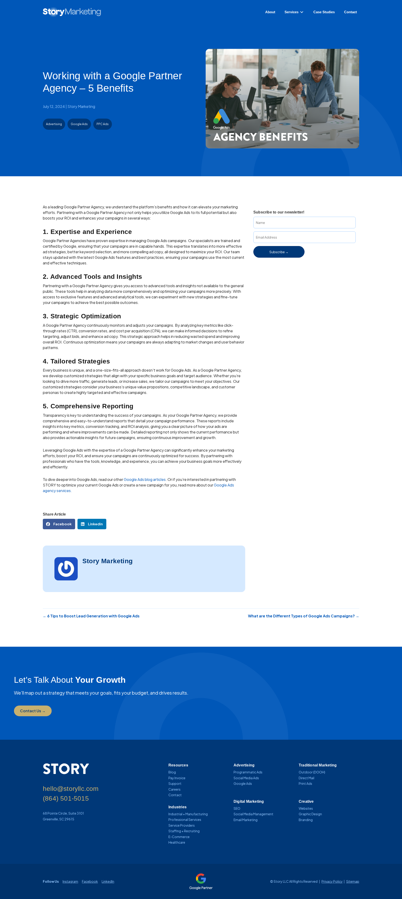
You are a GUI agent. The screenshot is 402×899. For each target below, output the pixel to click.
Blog (172, 772)
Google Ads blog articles (145, 479)
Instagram (70, 881)
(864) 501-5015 (66, 798)
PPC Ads (103, 124)
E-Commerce (179, 837)
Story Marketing (81, 106)
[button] (279, 252)
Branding (306, 820)
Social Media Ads (246, 778)
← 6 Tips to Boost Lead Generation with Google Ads (91, 615)
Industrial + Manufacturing (188, 814)
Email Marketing (246, 820)
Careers (174, 789)
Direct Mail (306, 778)
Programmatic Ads (248, 772)
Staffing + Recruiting (184, 831)
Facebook (90, 881)
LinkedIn (108, 881)
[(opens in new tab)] (201, 880)
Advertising (54, 124)
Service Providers (181, 825)
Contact (175, 795)
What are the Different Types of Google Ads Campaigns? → (303, 615)
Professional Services (184, 819)
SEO (237, 808)
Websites (306, 808)
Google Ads (79, 124)
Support (174, 783)
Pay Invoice (176, 778)
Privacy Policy (332, 881)
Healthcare (176, 842)
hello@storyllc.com (71, 788)
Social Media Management (253, 814)
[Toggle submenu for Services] (302, 12)
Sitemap (352, 881)
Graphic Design (310, 814)
